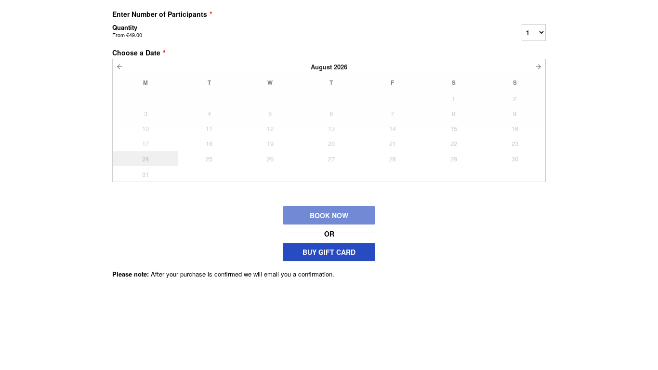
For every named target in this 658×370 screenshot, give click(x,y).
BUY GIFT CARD (329, 252)
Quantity (127, 31)
